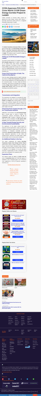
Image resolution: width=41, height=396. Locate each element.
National (9, 316)
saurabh (4, 24)
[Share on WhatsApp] (3, 26)
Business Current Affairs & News (12, 4)
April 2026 (32, 66)
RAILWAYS (12, 346)
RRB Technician (20, 341)
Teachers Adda (10, 331)
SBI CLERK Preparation (4, 346)
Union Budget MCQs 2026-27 (33, 11)
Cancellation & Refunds (18, 391)
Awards (16, 318)
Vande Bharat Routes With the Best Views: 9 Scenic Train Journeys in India (34, 167)
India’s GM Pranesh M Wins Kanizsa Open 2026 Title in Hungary (33, 120)
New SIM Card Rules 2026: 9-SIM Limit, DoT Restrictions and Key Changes (34, 111)
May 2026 (31, 64)
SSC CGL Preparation (4, 355)
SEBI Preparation (4, 349)
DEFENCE (11, 350)
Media (26, 344)
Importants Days (23, 324)
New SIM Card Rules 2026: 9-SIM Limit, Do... (7, 287)
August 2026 (32, 58)
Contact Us (27, 342)
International (10, 318)
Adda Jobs (17, 330)
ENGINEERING (12, 351)
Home (3, 4)
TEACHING (12, 348)
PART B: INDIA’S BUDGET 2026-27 (33, 17)
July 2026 (31, 60)
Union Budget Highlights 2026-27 (34, 20)
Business (22, 316)
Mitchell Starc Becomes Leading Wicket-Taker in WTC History (34, 139)
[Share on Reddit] (7, 26)
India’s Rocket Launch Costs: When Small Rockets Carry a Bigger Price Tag (34, 181)
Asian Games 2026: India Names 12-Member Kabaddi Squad (33, 148)
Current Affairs (22, 331)
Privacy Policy (34, 391)
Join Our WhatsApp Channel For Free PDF (11, 91)
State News (10, 320)
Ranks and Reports (29, 319)
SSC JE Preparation (4, 352)
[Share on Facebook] (9, 26)
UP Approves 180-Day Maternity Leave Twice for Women (33, 172)
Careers (27, 347)
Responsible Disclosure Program (7, 391)
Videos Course (35, 344)
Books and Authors (17, 324)
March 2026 (32, 67)
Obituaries (29, 316)
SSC (10, 344)
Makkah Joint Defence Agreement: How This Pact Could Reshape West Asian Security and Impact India (34, 132)
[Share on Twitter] (12, 26)
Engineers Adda (29, 331)
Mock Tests (35, 341)
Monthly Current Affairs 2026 (33, 34)
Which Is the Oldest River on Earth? (20, 287)
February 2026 (32, 69)
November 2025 (33, 75)
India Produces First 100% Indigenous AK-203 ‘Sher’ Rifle (33, 143)
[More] (22, 0)
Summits (22, 320)
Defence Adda (22, 333)
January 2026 (32, 71)
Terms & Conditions (27, 391)
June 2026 (32, 62)
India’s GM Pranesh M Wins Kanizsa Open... (7, 298)
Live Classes (35, 342)
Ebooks (34, 346)
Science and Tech (29, 322)
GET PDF (35, 395)
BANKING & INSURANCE (12, 343)
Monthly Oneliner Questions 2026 (33, 37)
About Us (26, 341)
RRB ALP (19, 342)
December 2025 (33, 73)
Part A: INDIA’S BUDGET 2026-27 (33, 14)
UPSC (11, 353)
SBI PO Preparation (4, 344)
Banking (9, 323)
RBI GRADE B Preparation (4, 359)
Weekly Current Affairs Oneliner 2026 (33, 30)
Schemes (16, 320)
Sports (16, 316)
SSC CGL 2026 (20, 344)
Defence (22, 318)
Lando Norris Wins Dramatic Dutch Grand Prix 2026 (33, 177)
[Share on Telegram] (5, 26)
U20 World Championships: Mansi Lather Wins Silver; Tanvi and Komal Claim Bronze (33, 161)
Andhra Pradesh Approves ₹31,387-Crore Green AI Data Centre (33, 125)
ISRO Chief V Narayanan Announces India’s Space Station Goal (33, 187)
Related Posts (5, 276)
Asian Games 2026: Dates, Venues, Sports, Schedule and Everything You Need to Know (33, 155)
